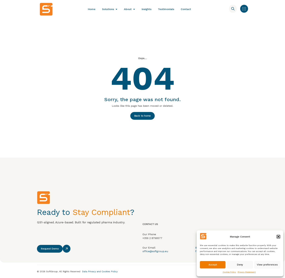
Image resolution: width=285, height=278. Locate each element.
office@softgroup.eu (155, 251)
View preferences (267, 264)
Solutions (108, 9)
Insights (146, 9)
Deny (240, 264)
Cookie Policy (229, 272)
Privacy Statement (247, 272)
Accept (212, 264)
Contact (186, 9)
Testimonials (166, 9)
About (128, 9)
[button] (278, 236)
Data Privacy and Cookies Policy (100, 271)
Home (91, 9)
